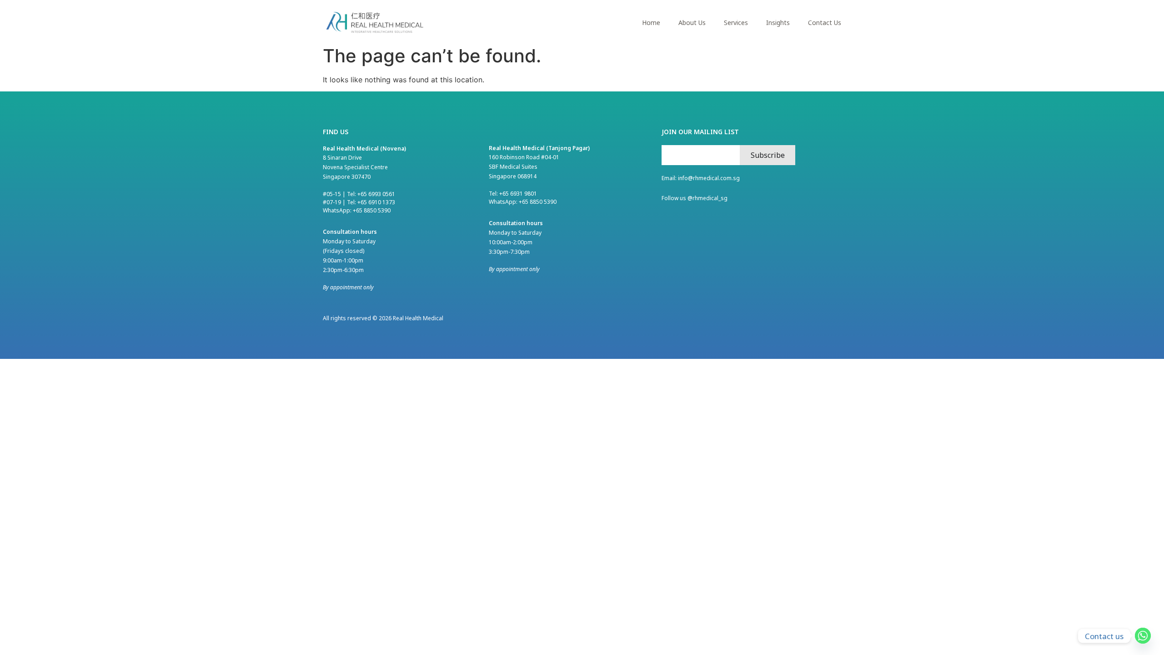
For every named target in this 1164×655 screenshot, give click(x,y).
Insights (778, 22)
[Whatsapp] (1143, 636)
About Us (692, 22)
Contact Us (824, 22)
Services (736, 22)
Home (651, 22)
